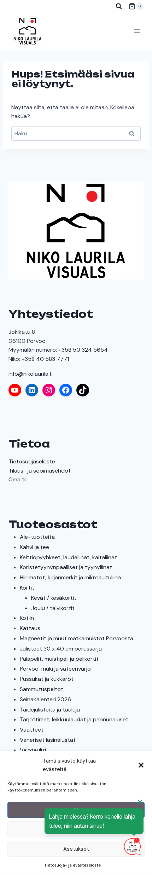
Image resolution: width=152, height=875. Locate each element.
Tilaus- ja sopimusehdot (39, 470)
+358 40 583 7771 (45, 359)
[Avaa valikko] (137, 31)
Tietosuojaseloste (31, 461)
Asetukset (76, 848)
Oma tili (18, 479)
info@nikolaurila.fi (30, 373)
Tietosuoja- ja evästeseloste (72, 865)
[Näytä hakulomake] (118, 6)
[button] (141, 765)
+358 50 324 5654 (83, 349)
